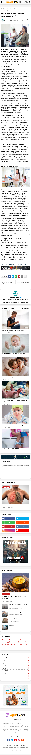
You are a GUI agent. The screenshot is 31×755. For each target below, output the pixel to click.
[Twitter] (13, 276)
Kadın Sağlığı (10, 8)
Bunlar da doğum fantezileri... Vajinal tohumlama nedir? (14, 401)
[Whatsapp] (16, 276)
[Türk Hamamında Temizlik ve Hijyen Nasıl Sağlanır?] (5, 606)
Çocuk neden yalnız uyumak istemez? (11, 377)
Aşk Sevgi (16, 663)
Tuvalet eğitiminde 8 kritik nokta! (10, 448)
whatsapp (9, 522)
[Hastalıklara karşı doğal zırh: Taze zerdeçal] (15, 582)
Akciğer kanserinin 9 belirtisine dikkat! (11, 505)
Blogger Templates (14, 747)
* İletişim (15, 745)
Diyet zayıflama (15, 639)
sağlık (27, 644)
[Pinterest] (19, 276)
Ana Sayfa (3, 8)
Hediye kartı (11, 625)
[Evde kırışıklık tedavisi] (5, 620)
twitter (23, 518)
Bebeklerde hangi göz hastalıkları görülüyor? (13, 425)
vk (23, 526)
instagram (9, 530)
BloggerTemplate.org (15, 750)
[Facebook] (9, 276)
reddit (23, 522)
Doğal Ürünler (24, 639)
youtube (24, 530)
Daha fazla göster (25, 308)
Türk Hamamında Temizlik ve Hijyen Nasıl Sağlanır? (18, 605)
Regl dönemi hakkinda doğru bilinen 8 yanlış (18, 612)
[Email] (22, 276)
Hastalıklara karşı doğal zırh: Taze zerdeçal (14, 597)
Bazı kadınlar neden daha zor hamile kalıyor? (13, 330)
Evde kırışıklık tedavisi (13, 618)
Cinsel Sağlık (6, 639)
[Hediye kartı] (5, 627)
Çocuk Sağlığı (6, 647)
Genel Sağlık (14, 642)
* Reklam (22, 745)
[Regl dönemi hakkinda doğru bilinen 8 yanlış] (5, 614)
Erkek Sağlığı (6, 642)
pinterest (9, 526)
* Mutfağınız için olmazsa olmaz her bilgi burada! (13, 264)
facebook (9, 518)
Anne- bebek (12, 272)
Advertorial (16, 657)
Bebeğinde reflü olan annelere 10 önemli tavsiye (14, 353)
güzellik (16, 678)
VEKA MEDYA (14, 298)
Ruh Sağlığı (14, 644)
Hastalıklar (22, 642)
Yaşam (21, 644)
